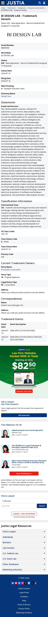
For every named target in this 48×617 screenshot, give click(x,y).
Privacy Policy (24, 609)
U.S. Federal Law (10, 553)
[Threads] (25, 583)
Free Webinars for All (11, 425)
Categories (22, 8)
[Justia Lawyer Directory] (35, 583)
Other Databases (11, 564)
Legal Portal (24, 593)
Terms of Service (24, 605)
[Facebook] (19, 583)
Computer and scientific (36, 8)
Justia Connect (24, 588)
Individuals (8, 537)
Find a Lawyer (8, 495)
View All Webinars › (24, 473)
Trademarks (11, 8)
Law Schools (8, 548)
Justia (3, 8)
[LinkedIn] (12, 583)
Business (7, 542)
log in (9, 292)
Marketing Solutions (12, 569)
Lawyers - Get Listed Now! (24, 514)
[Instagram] (22, 583)
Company (24, 597)
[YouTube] (16, 583)
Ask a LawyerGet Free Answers (9, 403)
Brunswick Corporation (11, 269)
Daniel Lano (6, 96)
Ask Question (24, 415)
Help (24, 601)
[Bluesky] (29, 583)
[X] (32, 583)
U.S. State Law (9, 558)
